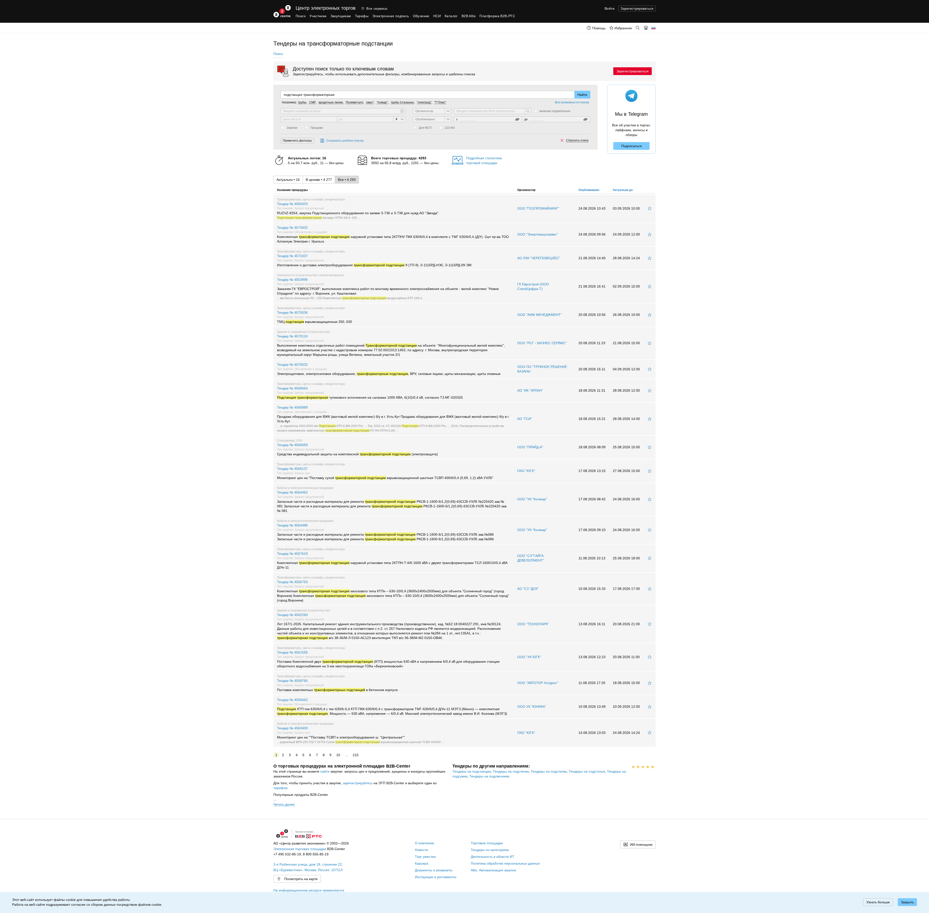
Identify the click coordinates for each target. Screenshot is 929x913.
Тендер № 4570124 (391, 345)
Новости (421, 850)
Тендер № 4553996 (388, 289)
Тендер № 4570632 (389, 369)
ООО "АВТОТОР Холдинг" (537, 683)
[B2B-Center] (282, 11)
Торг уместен (425, 857)
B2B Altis (469, 16)
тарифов (280, 788)
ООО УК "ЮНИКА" (531, 706)
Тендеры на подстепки (511, 771)
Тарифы (361, 16)
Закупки (292, 127)
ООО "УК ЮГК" (529, 657)
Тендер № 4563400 (360, 735)
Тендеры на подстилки (549, 771)
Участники (318, 16)
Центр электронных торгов (326, 8)
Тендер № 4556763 (393, 591)
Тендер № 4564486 (385, 532)
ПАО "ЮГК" (526, 471)
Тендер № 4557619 (392, 560)
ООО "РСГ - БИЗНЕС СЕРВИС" (542, 343)
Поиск (301, 16)
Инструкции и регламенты (435, 877)
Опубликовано (588, 190)
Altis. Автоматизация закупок (493, 870)
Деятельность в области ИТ (492, 857)
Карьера (421, 863)
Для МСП (425, 127)
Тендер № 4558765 (338, 685)
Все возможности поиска (572, 102)
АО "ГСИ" (524, 419)
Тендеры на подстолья (587, 771)
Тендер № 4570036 (314, 317)
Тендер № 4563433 (358, 210)
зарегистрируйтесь (358, 783)
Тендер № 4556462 (392, 706)
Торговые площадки (487, 843)
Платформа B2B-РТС (497, 16)
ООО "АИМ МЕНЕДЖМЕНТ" (539, 315)
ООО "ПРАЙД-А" (530, 447)
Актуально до (623, 190)
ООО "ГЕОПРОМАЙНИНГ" (538, 208)
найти (325, 771)
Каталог (451, 16)
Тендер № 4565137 (385, 473)
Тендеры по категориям (490, 850)
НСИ (437, 16)
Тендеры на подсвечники (489, 776)
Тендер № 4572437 (374, 260)
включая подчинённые (554, 111)
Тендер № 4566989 (393, 418)
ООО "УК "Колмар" (532, 499)
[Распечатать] (646, 27)
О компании (424, 843)
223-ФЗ (450, 127)
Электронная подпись (390, 16)
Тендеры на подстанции (471, 771)
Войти (609, 8)
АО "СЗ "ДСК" (528, 589)
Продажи (316, 127)
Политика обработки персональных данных (505, 863)
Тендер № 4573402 (393, 234)
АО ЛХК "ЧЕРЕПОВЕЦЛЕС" (538, 258)
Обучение (421, 16)
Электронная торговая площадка (299, 849)
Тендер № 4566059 (357, 449)
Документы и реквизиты (433, 870)
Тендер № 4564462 (392, 501)
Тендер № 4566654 (370, 392)
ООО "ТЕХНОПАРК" (533, 624)
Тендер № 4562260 (389, 626)
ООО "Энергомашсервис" (537, 234)
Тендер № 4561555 (388, 659)
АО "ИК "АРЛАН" (530, 390)
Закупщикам (340, 16)
